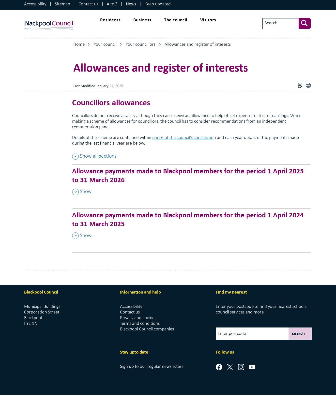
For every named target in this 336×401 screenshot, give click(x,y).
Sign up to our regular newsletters (151, 366)
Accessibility (35, 4)
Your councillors (140, 44)
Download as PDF (301, 86)
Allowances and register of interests (198, 44)
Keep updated (158, 4)
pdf (309, 86)
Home (79, 44)
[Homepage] (48, 19)
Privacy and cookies (138, 318)
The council (175, 20)
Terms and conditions (140, 323)
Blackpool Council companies (147, 329)
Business (142, 20)
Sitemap (62, 4)
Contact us (88, 4)
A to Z (112, 4)
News (131, 4)
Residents (110, 20)
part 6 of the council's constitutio (183, 137)
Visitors (208, 20)
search (298, 333)
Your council (105, 44)
